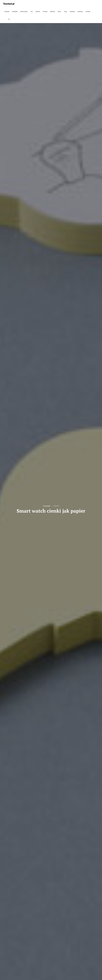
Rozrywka (15, 11)
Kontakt (88, 11)
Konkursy (80, 11)
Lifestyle (6, 11)
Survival (37, 11)
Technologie (46, 506)
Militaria (52, 11)
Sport (59, 11)
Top (31, 11)
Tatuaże (45, 11)
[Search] (9, 19)
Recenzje (72, 11)
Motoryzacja (23, 11)
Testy (65, 11)
